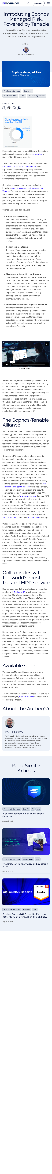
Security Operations (37, 96)
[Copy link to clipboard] (4, 108)
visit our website (26, 696)
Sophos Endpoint (10, 517)
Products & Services (12, 91)
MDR (22, 96)
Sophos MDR (33, 517)
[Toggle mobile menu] (48, 3)
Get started (38, 3)
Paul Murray (30, 54)
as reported (37, 154)
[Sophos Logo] (10, 3)
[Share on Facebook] (19, 108)
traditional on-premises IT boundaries (19, 166)
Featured (27, 91)
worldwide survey (28, 496)
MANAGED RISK (10, 96)
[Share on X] (9, 108)
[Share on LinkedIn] (14, 108)
